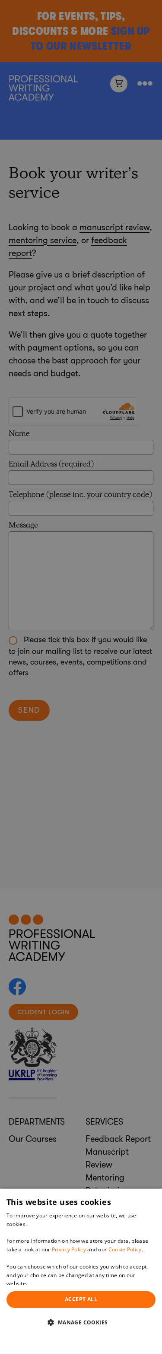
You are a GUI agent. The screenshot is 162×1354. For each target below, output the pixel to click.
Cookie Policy (125, 1249)
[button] (81, 1322)
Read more (43, 1283)
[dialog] (81, 1271)
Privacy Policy (69, 1249)
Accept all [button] (81, 1299)
